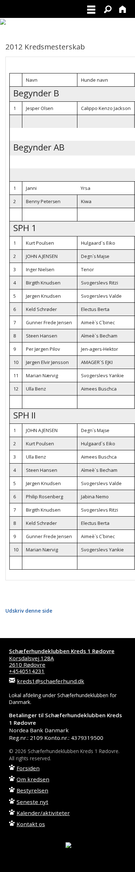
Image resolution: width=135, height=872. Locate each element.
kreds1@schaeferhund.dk (50, 681)
